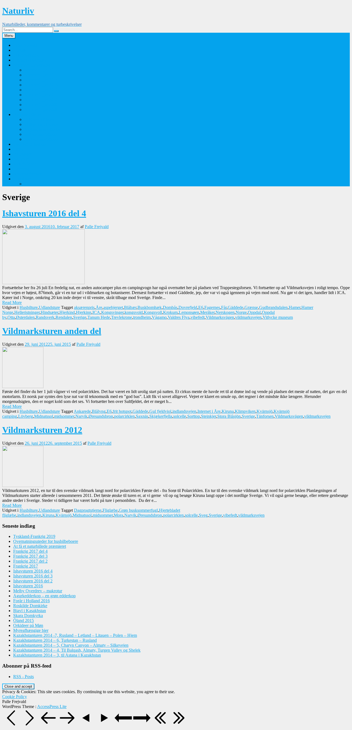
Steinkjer (208, 416)
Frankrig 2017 (25, 566)
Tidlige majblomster (41, 124)
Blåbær (130, 307)
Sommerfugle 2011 (40, 94)
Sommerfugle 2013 (40, 84)
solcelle (179, 416)
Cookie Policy (14, 696)
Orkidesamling (26, 55)
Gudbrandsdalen (273, 307)
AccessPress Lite (52, 706)
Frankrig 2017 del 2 (30, 561)
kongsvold (134, 312)
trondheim (142, 317)
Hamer (294, 307)
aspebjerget (113, 307)
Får (224, 307)
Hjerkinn (83, 312)
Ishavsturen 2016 (28, 586)
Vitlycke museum (278, 317)
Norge (241, 312)
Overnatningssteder (30, 144)
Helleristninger (27, 312)
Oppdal (254, 312)
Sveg (203, 515)
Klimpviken (245, 411)
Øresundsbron (101, 416)
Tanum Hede (98, 317)
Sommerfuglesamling (31, 65)
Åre (99, 307)
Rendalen (64, 317)
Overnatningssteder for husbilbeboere (45, 541)
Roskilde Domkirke (30, 605)
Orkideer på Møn (39, 119)
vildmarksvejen (248, 317)
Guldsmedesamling (29, 60)
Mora (118, 515)
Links (18, 149)
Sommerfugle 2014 (40, 80)
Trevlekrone (121, 317)
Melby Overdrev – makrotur (37, 590)
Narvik (81, 416)
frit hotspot (122, 411)
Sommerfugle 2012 (40, 89)
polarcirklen (124, 416)
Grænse (251, 307)
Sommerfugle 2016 (40, 70)
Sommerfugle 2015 (40, 75)
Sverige (79, 317)
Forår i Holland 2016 (31, 600)
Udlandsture (49, 307)
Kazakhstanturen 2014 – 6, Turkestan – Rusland (55, 640)
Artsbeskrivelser (27, 174)
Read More (12, 302)
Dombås (170, 307)
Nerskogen (225, 312)
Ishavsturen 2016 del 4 (44, 213)
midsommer (64, 416)
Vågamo (159, 317)
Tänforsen (265, 416)
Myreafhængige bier (30, 630)
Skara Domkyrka (28, 615)
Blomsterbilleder (27, 114)
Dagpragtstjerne (87, 510)
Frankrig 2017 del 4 (30, 551)
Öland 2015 (23, 620)
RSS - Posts (23, 676)
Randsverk (45, 317)
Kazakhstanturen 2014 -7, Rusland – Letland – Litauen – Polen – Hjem (75, 635)
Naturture (21, 159)
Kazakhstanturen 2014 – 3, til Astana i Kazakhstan (57, 655)
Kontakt (20, 50)
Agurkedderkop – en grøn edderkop (44, 595)
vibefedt (198, 317)
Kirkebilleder (24, 164)
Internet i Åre (209, 411)
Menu (8, 36)
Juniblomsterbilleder (41, 139)
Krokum (170, 312)
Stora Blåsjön (229, 416)
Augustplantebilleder (42, 129)
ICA (96, 312)
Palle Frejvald (25, 45)
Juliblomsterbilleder (41, 134)
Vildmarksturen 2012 (42, 430)
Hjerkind (67, 312)
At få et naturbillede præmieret (39, 546)
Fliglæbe (110, 510)
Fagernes (212, 307)
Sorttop (193, 416)
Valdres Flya (178, 317)
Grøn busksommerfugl (138, 510)
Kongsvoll (153, 312)
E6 (200, 307)
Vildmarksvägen (220, 317)
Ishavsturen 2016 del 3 (33, 576)
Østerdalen (25, 317)
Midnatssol (43, 416)
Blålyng (99, 411)
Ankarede (82, 411)
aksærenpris (84, 307)
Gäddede (235, 307)
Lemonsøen (189, 312)
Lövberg (25, 416)
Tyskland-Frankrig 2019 (45, 183)
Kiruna (228, 411)
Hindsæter (49, 312)
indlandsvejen (184, 411)
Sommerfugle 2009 (40, 104)
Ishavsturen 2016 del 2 (33, 581)
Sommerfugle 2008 (40, 109)
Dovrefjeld (187, 307)
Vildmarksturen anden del (51, 331)
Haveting (21, 169)
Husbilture (22, 178)
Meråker (207, 312)
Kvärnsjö (265, 411)
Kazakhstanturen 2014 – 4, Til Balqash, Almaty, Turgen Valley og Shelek (77, 650)
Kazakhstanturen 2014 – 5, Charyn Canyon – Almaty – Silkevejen (70, 645)
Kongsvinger (112, 312)
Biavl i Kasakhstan (29, 610)
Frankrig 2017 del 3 (30, 556)
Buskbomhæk (150, 307)
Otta (11, 317)
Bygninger (22, 154)
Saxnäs (142, 416)
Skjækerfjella (160, 416)
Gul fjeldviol (160, 411)
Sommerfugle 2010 (40, 99)
